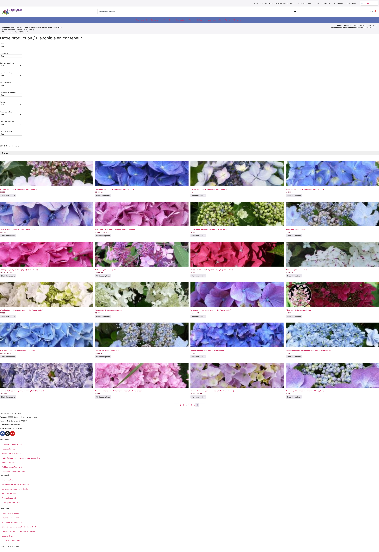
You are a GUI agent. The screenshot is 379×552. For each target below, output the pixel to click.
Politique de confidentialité (12, 467)
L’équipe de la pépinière (11, 518)
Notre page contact (305, 3)
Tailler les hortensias (9, 493)
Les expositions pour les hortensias (15, 489)
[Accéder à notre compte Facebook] (2, 433)
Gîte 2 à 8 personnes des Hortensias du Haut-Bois (21, 527)
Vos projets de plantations (12, 444)
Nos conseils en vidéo (10, 480)
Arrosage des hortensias (11, 503)
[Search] (295, 11)
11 (200, 405)
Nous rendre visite (9, 449)
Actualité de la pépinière (11, 540)
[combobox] (194, 11)
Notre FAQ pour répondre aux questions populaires (21, 458)
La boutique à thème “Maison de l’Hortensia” (18, 531)
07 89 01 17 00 (371, 25)
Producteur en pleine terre (12, 522)
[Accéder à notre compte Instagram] (7, 433)
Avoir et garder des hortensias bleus (15, 484)
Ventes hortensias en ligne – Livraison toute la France (274, 3)
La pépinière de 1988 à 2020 (12, 513)
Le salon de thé (7, 536)
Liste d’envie (351, 3)
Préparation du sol (9, 498)
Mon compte (338, 3)
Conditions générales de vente (13, 472)
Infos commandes (323, 3)
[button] (156, 20)
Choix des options (8, 195)
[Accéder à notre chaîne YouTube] (12, 433)
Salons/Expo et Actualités (11, 453)
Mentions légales (8, 462)
